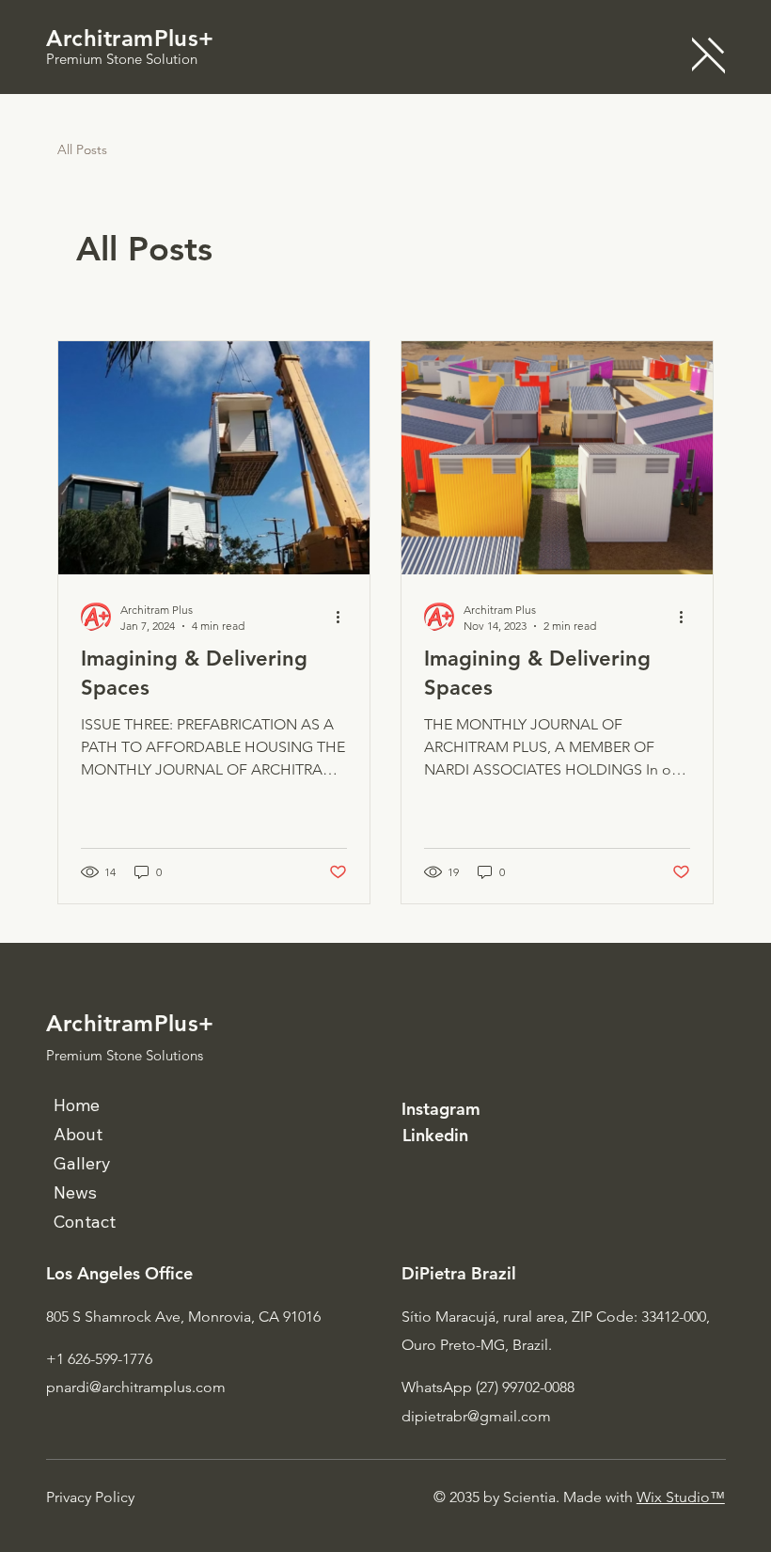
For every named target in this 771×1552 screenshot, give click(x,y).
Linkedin (435, 1135)
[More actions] (344, 616)
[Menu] (708, 54)
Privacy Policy (90, 1497)
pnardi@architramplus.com (136, 1387)
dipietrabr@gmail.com (476, 1416)
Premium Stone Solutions (124, 1055)
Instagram (440, 1109)
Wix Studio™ (681, 1497)
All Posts (82, 149)
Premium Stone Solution (121, 59)
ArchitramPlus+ (130, 38)
